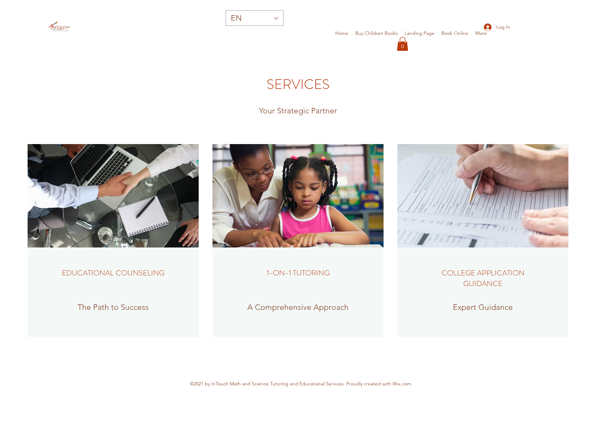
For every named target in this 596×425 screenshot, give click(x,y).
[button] (402, 44)
